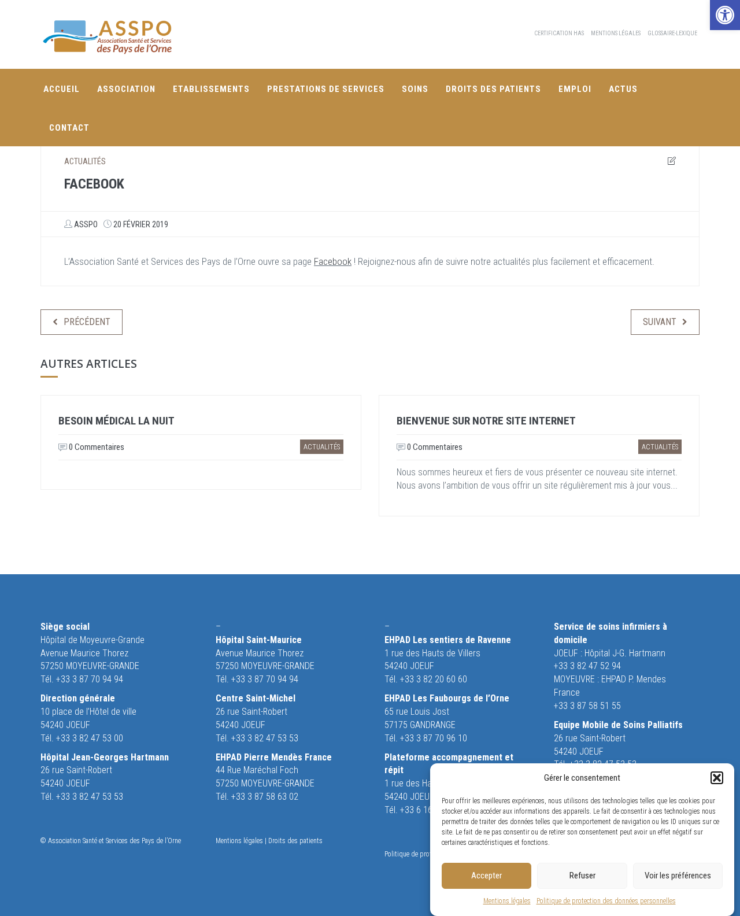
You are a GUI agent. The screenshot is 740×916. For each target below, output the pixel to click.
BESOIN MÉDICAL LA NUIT (116, 420)
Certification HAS (559, 33)
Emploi (574, 89)
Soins (415, 89)
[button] (725, 15)
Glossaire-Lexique (672, 33)
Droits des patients (493, 89)
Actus (623, 89)
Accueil (61, 89)
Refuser (582, 875)
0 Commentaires (95, 447)
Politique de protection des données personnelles (606, 901)
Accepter (486, 875)
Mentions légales (507, 901)
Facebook (333, 261)
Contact (69, 128)
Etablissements (211, 89)
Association (126, 89)
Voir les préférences (678, 875)
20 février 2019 (140, 224)
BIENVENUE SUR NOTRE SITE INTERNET (486, 420)
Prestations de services (325, 89)
